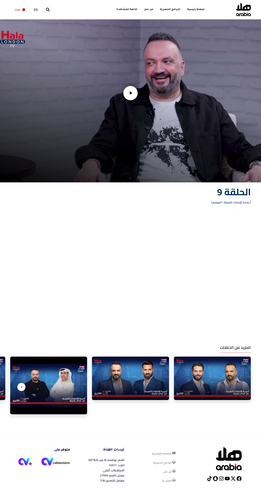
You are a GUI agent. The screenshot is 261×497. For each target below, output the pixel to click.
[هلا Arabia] (229, 459)
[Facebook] (239, 478)
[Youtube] (227, 478)
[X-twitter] (233, 478)
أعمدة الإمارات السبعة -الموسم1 (231, 202)
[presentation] (21, 387)
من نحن (148, 9)
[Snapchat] (215, 478)
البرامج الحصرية (170, 9)
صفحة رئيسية (196, 9)
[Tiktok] (209, 478)
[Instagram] (221, 478)
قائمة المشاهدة (126, 9)
